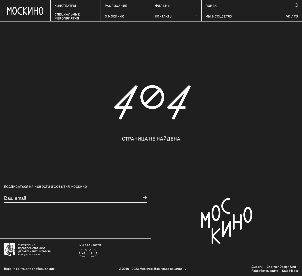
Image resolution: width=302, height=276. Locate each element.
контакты (163, 16)
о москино (114, 16)
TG (296, 16)
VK (288, 16)
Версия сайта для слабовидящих (29, 268)
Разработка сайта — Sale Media (274, 270)
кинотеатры (65, 6)
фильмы (162, 6)
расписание (116, 6)
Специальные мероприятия (67, 16)
